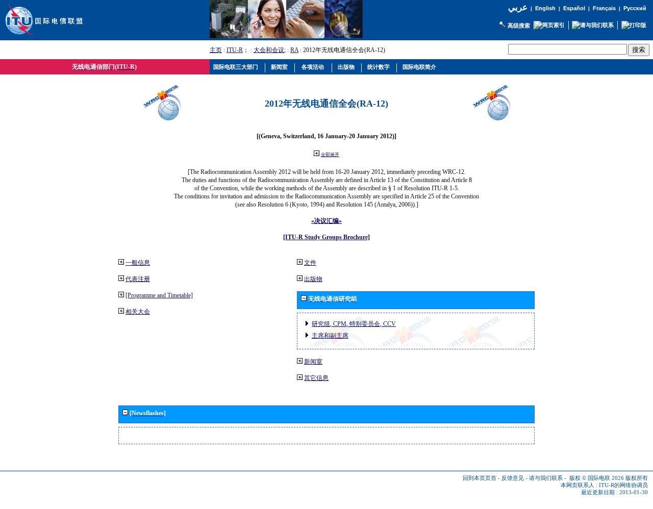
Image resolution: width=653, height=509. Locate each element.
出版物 (313, 279)
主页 (216, 50)
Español (574, 8)
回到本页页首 (479, 478)
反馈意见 (512, 478)
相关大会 (137, 311)
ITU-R (235, 50)
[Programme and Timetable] (159, 295)
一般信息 (137, 262)
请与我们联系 (546, 478)
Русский (634, 8)
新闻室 (313, 361)
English (545, 8)
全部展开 (330, 154)
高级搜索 (519, 25)
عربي (518, 7)
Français (604, 8)
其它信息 (316, 377)
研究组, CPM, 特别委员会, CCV (354, 323)
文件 (310, 262)
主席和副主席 (330, 335)
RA (294, 50)
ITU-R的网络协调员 (623, 485)
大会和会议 (269, 50)
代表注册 (137, 279)
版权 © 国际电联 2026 (596, 478)
